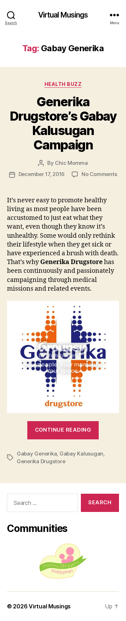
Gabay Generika (37, 453)
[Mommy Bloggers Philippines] (63, 561)
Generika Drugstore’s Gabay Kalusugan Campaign (63, 123)
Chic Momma (71, 163)
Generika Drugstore (41, 461)
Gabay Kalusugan (81, 453)
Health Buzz (63, 84)
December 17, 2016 (42, 174)
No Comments (99, 174)
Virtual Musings (63, 15)
